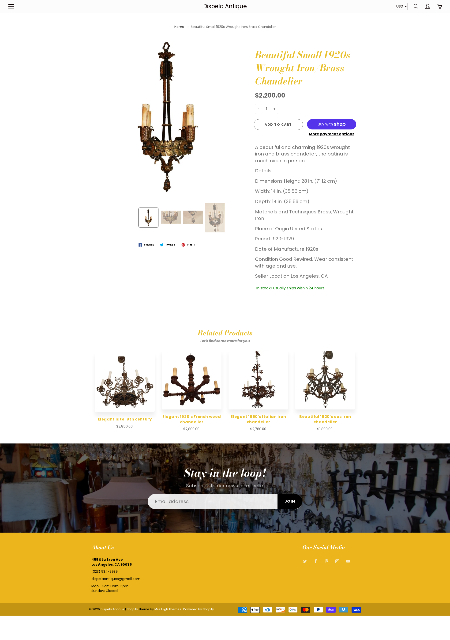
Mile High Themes (167, 609)
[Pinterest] (326, 561)
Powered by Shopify (198, 609)
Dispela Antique (225, 6)
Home (179, 26)
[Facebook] (315, 561)
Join (290, 501)
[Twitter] (305, 561)
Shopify (132, 609)
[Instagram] (337, 561)
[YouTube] (348, 561)
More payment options (331, 134)
